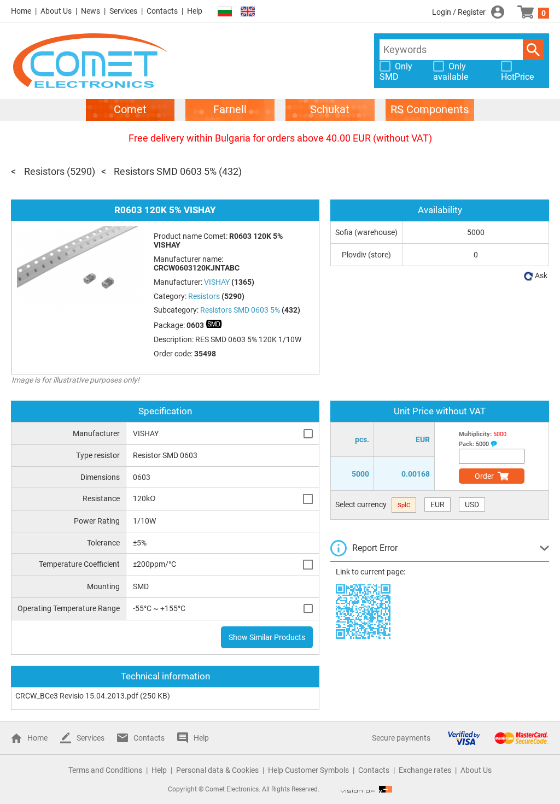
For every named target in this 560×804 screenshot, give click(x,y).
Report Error (375, 548)
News (90, 11)
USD (472, 504)
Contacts (162, 11)
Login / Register (459, 12)
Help (194, 11)
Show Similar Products (267, 637)
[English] (247, 11)
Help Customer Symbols (308, 770)
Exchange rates (425, 770)
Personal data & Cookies (217, 770)
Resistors (44, 171)
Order (484, 476)
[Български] (224, 11)
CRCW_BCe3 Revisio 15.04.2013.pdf (76, 695)
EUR (437, 504)
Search (533, 49)
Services (123, 11)
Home (21, 11)
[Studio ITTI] (366, 789)
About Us (56, 11)
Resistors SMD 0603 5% (165, 171)
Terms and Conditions (105, 770)
